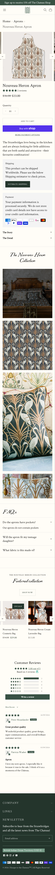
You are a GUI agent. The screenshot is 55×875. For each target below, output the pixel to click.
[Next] (52, 56)
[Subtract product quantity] (15, 111)
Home (6, 21)
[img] (12, 715)
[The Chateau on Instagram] (10, 855)
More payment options (27, 135)
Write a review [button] (27, 696)
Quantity (7, 105)
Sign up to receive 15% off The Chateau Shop (27, 2)
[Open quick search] (45, 10)
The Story (7, 232)
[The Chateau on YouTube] (16, 855)
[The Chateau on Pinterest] (7, 855)
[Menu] (4, 10)
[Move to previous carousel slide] (2, 619)
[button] (10, 90)
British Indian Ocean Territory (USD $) (23, 850)
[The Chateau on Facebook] (4, 855)
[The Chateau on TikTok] (13, 855)
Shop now (27, 592)
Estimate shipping (17, 184)
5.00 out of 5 (34, 668)
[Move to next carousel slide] (52, 619)
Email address (11, 835)
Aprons (18, 21)
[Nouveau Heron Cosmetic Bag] (15, 613)
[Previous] (2, 56)
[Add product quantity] (5, 111)
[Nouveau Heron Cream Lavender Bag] (40, 613)
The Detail (8, 237)
